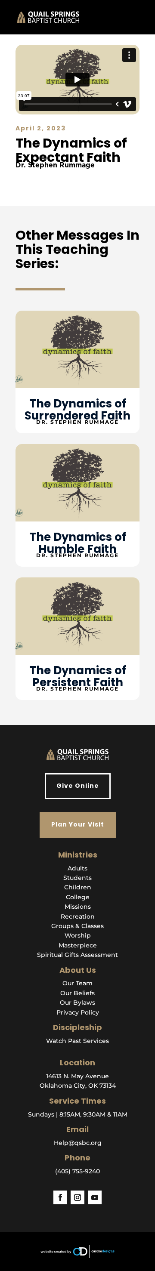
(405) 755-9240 (77, 1171)
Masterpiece (78, 945)
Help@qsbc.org (78, 1143)
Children (77, 887)
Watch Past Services (77, 1041)
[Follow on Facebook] (60, 1197)
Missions (78, 906)
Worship (78, 935)
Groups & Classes (77, 926)
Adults (77, 868)
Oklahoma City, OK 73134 (78, 1085)
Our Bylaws (77, 1002)
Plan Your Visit (77, 824)
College (78, 897)
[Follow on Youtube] (95, 1197)
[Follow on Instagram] (77, 1197)
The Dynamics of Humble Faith (77, 543)
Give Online (77, 785)
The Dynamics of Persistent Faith (77, 677)
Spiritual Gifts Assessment (77, 955)
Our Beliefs (77, 993)
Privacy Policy (77, 1012)
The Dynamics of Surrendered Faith (77, 410)
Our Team (77, 983)
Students (77, 878)
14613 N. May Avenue (77, 1076)
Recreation (78, 916)
